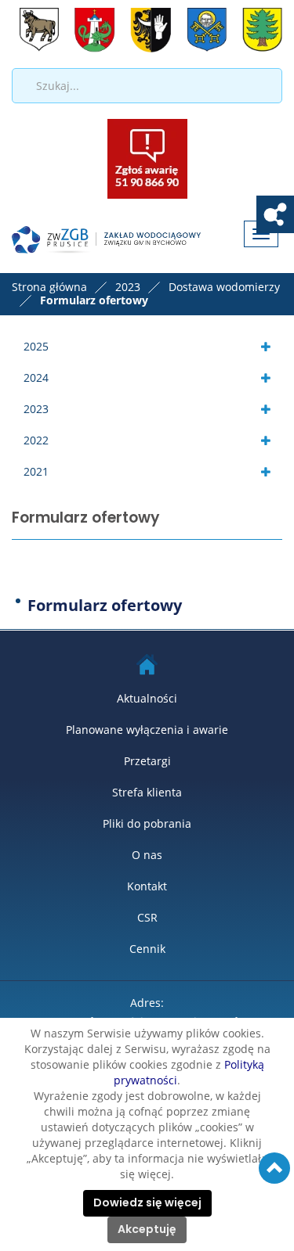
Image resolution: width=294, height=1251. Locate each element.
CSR (147, 917)
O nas (147, 854)
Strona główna (49, 286)
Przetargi (147, 760)
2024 (36, 377)
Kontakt (147, 886)
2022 (36, 440)
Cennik (147, 948)
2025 (36, 346)
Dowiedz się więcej (147, 1203)
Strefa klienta (147, 792)
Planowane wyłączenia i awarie (147, 729)
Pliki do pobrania (147, 823)
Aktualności (147, 698)
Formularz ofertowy (104, 605)
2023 (36, 408)
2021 (36, 471)
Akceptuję (147, 1229)
